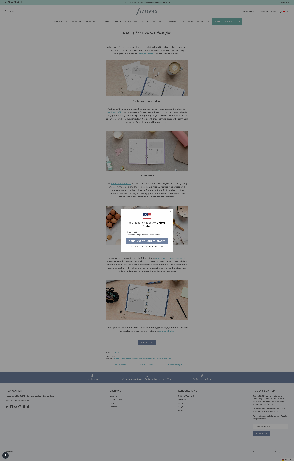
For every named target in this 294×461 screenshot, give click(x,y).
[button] (5, 455)
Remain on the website (147, 246)
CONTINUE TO (147, 241)
